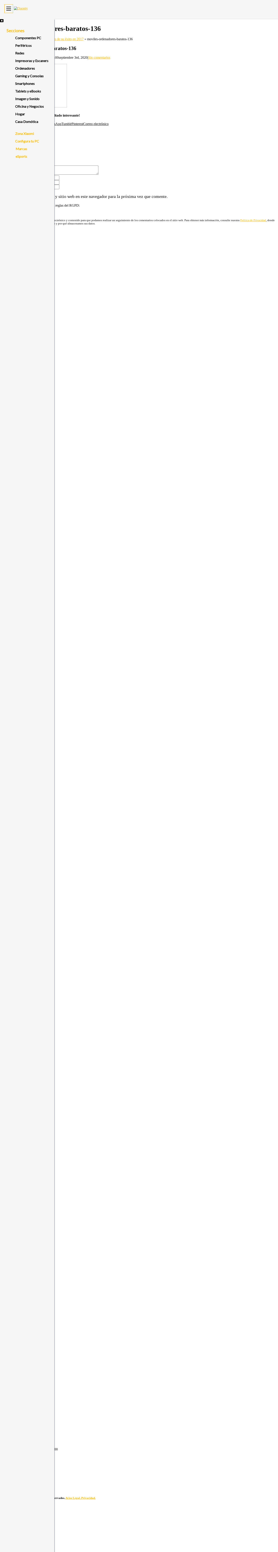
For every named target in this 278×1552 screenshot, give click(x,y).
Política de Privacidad (253, 220)
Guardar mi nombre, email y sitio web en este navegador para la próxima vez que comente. (87, 196)
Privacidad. (88, 1498)
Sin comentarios (99, 57)
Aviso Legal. (73, 1498)
